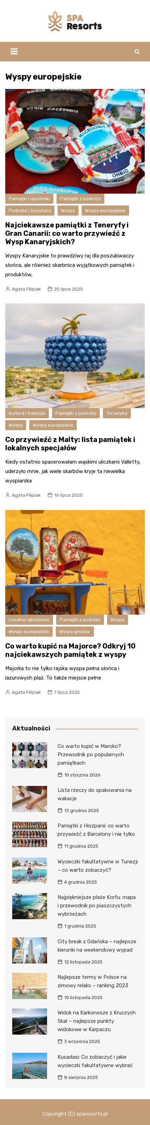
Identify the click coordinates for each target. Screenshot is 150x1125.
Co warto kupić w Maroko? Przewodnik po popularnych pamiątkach (91, 754)
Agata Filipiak (26, 289)
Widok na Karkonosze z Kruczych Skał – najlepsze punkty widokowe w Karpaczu (97, 1021)
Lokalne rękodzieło (29, 619)
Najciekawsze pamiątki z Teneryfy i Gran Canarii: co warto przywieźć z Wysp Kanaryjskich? (67, 233)
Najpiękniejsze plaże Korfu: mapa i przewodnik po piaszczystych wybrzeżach (97, 905)
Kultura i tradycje (27, 413)
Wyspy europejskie (105, 210)
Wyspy (68, 210)
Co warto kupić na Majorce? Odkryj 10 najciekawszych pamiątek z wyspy (70, 650)
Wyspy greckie (74, 631)
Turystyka (116, 413)
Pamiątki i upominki (29, 198)
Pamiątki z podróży (80, 198)
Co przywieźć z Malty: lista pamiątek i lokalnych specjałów (70, 443)
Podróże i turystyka (30, 210)
